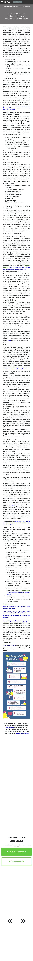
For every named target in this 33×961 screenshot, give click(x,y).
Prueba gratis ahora (22, 733)
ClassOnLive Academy (9, 645)
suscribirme (18, 2)
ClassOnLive (10, 727)
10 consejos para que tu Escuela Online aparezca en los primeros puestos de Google (16, 523)
